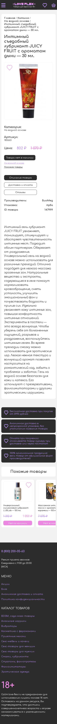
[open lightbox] (28, 91)
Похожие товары (13, 167)
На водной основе (14, 163)
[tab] (20, 177)
